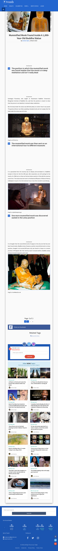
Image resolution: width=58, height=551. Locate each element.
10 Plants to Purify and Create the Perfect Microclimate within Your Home (17, 383)
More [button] (26, 6)
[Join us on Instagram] (38, 538)
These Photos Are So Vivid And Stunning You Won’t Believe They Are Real (18, 428)
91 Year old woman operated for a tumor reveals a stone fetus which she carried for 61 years (39, 428)
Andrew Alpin (25, 40)
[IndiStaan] (11, 527)
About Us (17, 548)
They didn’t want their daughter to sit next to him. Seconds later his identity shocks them (17, 472)
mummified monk (35, 336)
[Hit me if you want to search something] (3, 9)
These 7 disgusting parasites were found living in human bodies (17, 493)
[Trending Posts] (42, 527)
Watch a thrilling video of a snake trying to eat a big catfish (17, 449)
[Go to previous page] (28, 321)
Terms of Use (39, 548)
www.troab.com (8, 539)
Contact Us (23, 548)
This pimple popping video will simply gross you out (40, 471)
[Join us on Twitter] (33, 538)
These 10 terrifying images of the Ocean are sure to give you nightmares (39, 494)
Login (42, 6)
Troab (36, 545)
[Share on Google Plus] (55, 543)
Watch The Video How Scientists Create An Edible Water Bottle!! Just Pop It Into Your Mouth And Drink (18, 405)
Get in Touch (6, 533)
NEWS (5, 6)
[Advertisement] (29, 55)
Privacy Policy (31, 548)
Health (11, 6)
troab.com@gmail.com (11, 537)
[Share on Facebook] (55, 536)
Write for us (34, 6)
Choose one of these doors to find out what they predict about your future (39, 450)
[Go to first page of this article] (25, 321)
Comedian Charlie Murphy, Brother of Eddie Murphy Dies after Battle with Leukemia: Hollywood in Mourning (40, 405)
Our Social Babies (7, 520)
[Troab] (24, 527)
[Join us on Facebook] (28, 538)
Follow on (28, 533)
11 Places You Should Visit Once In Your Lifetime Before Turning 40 (39, 382)
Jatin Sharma (36, 432)
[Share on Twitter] (55, 540)
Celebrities (19, 6)
